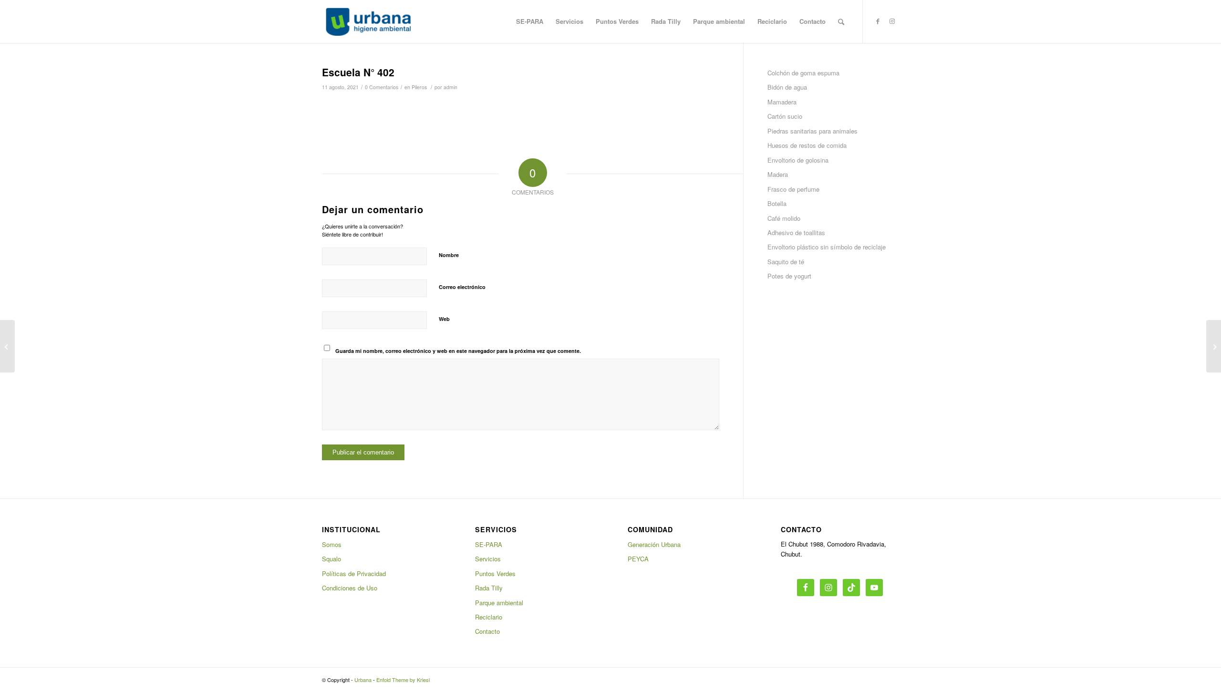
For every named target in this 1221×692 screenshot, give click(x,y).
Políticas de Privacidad (354, 573)
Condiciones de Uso (349, 587)
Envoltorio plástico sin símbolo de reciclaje (826, 246)
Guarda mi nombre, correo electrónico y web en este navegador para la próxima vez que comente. (458, 350)
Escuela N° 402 (358, 72)
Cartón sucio (784, 116)
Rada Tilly (489, 587)
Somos (331, 544)
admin (450, 87)
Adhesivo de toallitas (796, 232)
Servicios (488, 558)
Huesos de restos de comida (807, 145)
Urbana (363, 679)
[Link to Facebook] (877, 21)
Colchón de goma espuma (803, 72)
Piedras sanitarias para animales (812, 130)
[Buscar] (841, 21)
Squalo (331, 558)
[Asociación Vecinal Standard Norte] (7, 346)
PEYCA (638, 558)
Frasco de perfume (793, 189)
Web (444, 318)
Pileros (419, 87)
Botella (776, 203)
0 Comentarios (381, 87)
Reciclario (488, 616)
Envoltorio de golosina (797, 160)
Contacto (487, 631)
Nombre (449, 254)
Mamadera (782, 101)
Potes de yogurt (789, 275)
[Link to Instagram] (892, 21)
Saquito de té (785, 261)
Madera (777, 174)
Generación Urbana (654, 544)
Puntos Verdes (495, 573)
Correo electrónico (462, 286)
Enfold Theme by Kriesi (403, 679)
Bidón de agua (787, 87)
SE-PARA (488, 544)
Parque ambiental (499, 602)
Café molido (783, 218)
